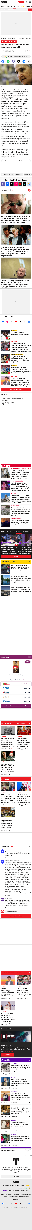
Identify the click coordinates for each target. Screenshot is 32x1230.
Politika (14, 38)
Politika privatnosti (13, 1196)
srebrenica (18, 174)
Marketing (4, 1194)
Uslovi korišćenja (24, 1196)
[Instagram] (16, 184)
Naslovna (3, 38)
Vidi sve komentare (16, 916)
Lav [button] (17, 1155)
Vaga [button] (25, 1155)
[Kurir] (3, 2)
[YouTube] (20, 184)
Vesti (9, 38)
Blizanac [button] (9, 1155)
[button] (28, 50)
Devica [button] (21, 1155)
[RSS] (25, 322)
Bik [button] (5, 1155)
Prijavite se (8, 1054)
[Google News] (29, 184)
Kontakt (10, 1194)
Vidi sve (16, 556)
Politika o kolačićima (25, 1194)
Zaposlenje (16, 1199)
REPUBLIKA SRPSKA (7, 174)
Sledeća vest (23, 161)
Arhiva (5, 1196)
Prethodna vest (9, 161)
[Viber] (3, 184)
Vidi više (16, 1176)
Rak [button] (14, 1155)
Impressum (16, 1194)
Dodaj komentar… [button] (12, 912)
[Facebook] (7, 184)
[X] (12, 184)
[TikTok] (24, 184)
